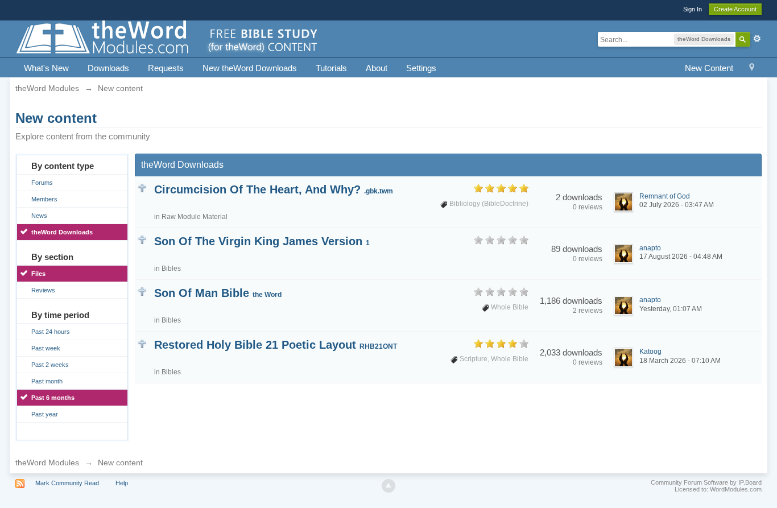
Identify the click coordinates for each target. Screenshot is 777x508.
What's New (46, 68)
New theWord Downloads (249, 68)
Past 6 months (53, 397)
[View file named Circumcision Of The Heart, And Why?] (142, 187)
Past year (44, 414)
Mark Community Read (67, 483)
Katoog (650, 352)
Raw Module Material (195, 217)
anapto (650, 248)
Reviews (43, 290)
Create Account (735, 9)
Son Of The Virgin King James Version (262, 241)
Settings (421, 68)
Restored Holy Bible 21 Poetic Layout (275, 344)
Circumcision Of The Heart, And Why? (273, 189)
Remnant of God (664, 196)
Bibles (171, 268)
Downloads (108, 68)
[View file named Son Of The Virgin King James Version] (142, 239)
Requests (166, 68)
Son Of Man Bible (218, 293)
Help (121, 483)
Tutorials (331, 68)
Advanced (757, 38)
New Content (709, 68)
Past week (45, 348)
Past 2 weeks (50, 364)
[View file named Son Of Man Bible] (142, 291)
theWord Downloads (62, 232)
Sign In (692, 9)
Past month (47, 381)
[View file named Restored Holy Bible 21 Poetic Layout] (142, 343)
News (39, 215)
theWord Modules (47, 462)
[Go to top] (388, 486)
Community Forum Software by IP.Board (706, 482)
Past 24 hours (50, 331)
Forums (42, 182)
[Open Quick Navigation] (751, 68)
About (376, 68)
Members (44, 199)
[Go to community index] (167, 38)
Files (38, 273)
